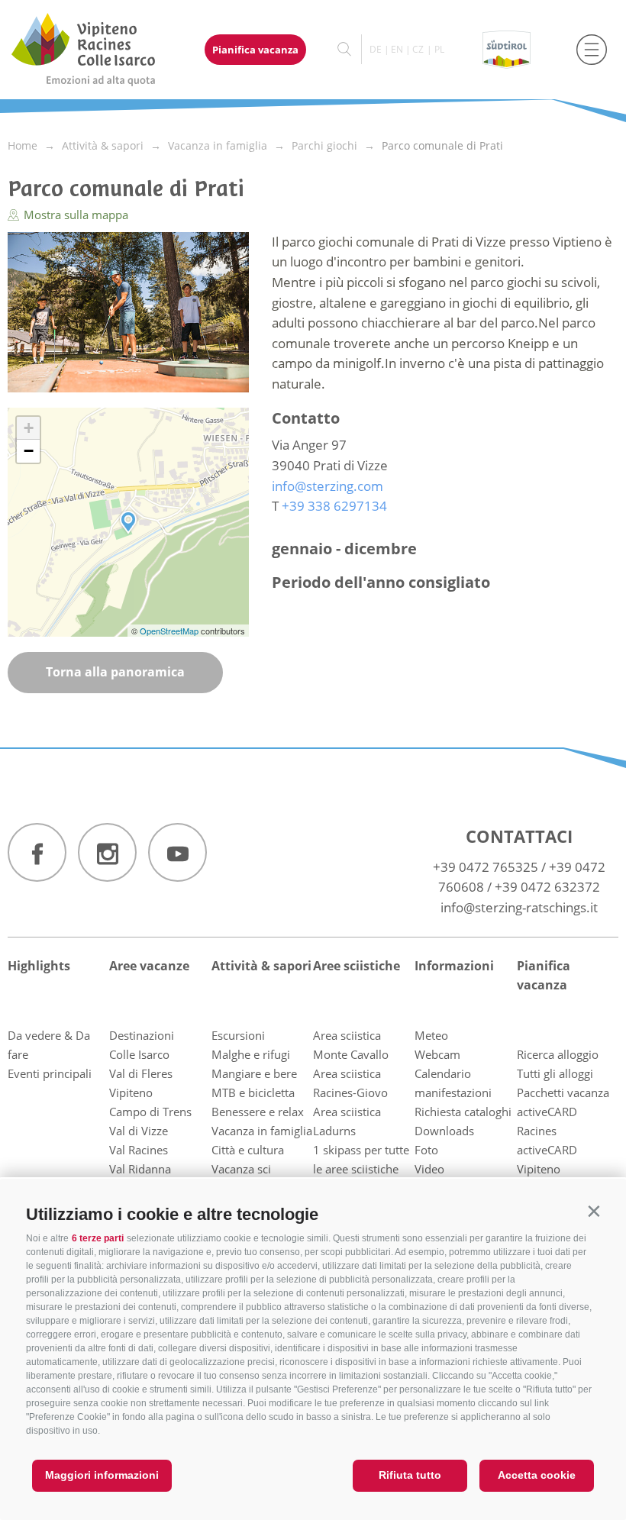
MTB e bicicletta (253, 1092)
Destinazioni (141, 1035)
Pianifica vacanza (255, 49)
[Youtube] (177, 852)
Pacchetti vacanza (563, 1092)
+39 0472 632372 (547, 887)
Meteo (431, 1035)
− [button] (29, 450)
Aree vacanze (149, 965)
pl (439, 49)
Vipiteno (131, 1092)
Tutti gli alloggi (555, 1073)
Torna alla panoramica (115, 671)
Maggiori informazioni (102, 1475)
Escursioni (238, 1035)
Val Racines (138, 1149)
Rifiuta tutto (410, 1475)
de (375, 49)
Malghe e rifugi (250, 1054)
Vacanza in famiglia (261, 1130)
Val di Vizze (138, 1130)
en (397, 49)
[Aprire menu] (591, 49)
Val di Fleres (141, 1073)
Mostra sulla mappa (74, 214)
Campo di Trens (150, 1111)
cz (418, 49)
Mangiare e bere (254, 1073)
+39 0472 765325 (485, 867)
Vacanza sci (241, 1168)
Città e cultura (247, 1149)
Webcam (437, 1054)
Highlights (39, 965)
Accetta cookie (537, 1475)
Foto (426, 1149)
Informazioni (454, 965)
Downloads (444, 1130)
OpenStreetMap (170, 630)
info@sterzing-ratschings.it (519, 907)
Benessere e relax (257, 1111)
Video (429, 1168)
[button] (593, 1211)
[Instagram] (107, 852)
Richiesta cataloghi (463, 1111)
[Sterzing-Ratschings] (97, 49)
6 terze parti (98, 1238)
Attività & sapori (261, 965)
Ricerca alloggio (558, 1054)
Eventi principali (50, 1073)
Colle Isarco (139, 1054)
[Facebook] (37, 852)
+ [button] (29, 427)
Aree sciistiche (356, 965)
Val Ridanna (140, 1168)
